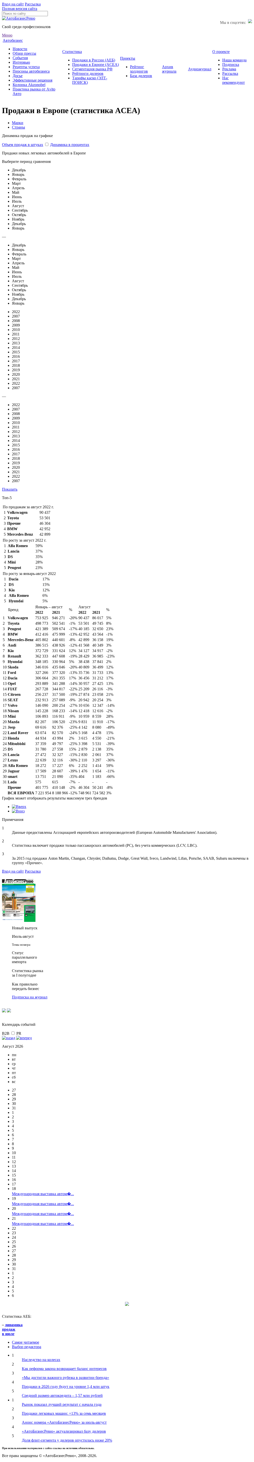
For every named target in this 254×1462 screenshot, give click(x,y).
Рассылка (33, 4)
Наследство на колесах (41, 1360)
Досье (18, 76)
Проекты (127, 58)
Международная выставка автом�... (43, 1194)
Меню (7, 35)
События (20, 58)
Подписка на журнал (29, 997)
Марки (17, 123)
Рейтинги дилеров (87, 73)
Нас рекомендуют (233, 80)
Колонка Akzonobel (29, 85)
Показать (9, 489)
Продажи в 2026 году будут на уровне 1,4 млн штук (65, 1386)
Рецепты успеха (26, 67)
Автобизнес (13, 40)
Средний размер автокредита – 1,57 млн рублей (62, 1395)
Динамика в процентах (69, 144)
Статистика (72, 51)
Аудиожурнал (199, 69)
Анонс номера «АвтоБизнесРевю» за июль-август (64, 1422)
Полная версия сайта (19, 8)
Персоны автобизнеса (31, 71)
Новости (20, 49)
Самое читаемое (25, 1342)
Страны (18, 127)
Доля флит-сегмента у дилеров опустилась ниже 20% (67, 1440)
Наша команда (234, 60)
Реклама (229, 69)
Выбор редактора (26, 1347)
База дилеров (141, 76)
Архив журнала (169, 69)
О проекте (221, 51)
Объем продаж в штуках (22, 144)
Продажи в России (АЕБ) (93, 60)
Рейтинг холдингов (139, 69)
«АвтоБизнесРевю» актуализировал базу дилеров (64, 1431)
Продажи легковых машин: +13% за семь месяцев (64, 1413)
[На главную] (18, 18)
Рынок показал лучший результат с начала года (61, 1404)
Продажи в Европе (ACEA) (95, 64)
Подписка (230, 64)
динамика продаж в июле (12, 1329)
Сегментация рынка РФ (92, 69)
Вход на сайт (13, 4)
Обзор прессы (24, 53)
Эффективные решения (32, 80)
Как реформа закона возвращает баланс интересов (64, 1369)
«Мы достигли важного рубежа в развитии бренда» (65, 1377)
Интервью (21, 62)
